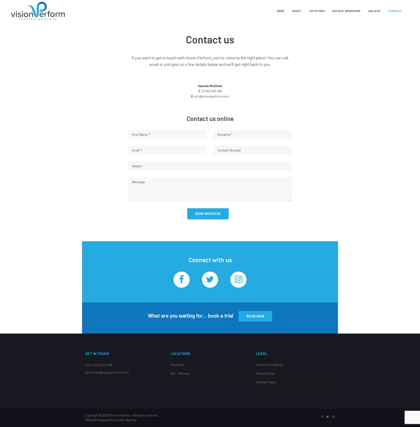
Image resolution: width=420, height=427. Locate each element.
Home (281, 11)
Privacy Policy (265, 373)
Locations (317, 11)
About (296, 11)
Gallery (374, 11)
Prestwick (177, 365)
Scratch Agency (125, 420)
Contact (395, 11)
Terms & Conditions (269, 365)
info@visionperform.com (111, 372)
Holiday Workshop (346, 11)
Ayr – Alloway (180, 373)
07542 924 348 (102, 365)
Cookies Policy (266, 382)
